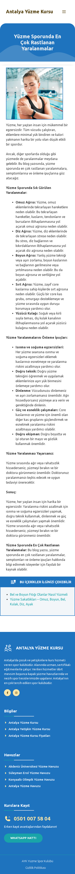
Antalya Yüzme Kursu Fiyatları (29, 735)
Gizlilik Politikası (35, 867)
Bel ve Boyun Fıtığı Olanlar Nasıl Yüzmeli (39, 594)
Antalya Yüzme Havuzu (25, 786)
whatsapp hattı (23, 838)
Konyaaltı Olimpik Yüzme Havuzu (32, 779)
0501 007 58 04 (32, 818)
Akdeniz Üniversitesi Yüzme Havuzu (34, 766)
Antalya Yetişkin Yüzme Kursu (29, 729)
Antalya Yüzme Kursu (29, 11)
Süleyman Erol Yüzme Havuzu (29, 773)
